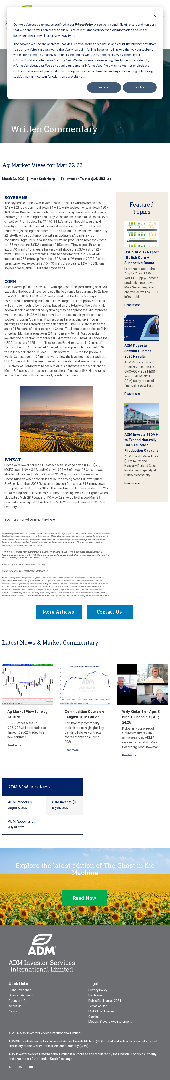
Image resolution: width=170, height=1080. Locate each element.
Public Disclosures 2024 (104, 1000)
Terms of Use (97, 1006)
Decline (140, 87)
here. (52, 519)
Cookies (93, 1016)
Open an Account (21, 995)
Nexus (13, 1011)
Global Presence (20, 990)
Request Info (18, 1000)
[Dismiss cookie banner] (155, 16)
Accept (104, 87)
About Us (15, 1006)
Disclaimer (95, 995)
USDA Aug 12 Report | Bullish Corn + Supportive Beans (141, 257)
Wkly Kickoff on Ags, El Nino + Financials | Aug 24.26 (141, 717)
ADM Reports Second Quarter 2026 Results (137, 351)
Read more (132, 305)
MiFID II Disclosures (101, 1011)
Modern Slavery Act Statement (110, 1021)
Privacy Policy (97, 990)
